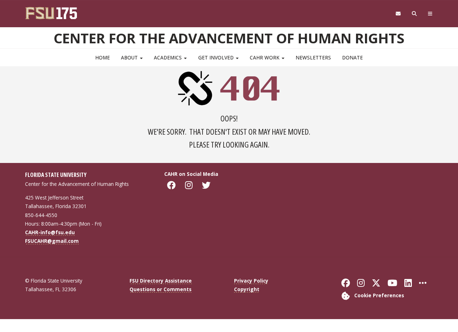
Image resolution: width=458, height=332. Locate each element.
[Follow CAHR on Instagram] (190, 185)
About (130, 57)
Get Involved (216, 57)
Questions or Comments (160, 289)
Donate (352, 57)
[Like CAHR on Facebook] (172, 185)
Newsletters (313, 57)
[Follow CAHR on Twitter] (207, 185)
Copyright (246, 289)
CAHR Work (265, 57)
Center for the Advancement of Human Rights (229, 38)
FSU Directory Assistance (161, 280)
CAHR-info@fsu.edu (50, 232)
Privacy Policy (251, 280)
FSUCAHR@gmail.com (52, 240)
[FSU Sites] (430, 14)
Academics (168, 57)
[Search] (414, 14)
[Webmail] (398, 14)
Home (102, 57)
